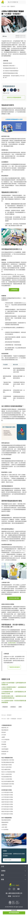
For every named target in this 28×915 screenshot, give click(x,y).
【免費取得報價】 (11, 642)
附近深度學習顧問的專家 (7, 781)
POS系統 (3, 742)
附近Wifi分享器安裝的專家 (8, 772)
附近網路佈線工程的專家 (7, 760)
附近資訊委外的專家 (6, 764)
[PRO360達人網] (9, 889)
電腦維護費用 (4, 822)
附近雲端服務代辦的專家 (7, 783)
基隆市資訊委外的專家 (7, 811)
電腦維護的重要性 (7, 63)
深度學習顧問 (4, 749)
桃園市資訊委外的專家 (7, 799)
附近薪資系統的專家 (6, 786)
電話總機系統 (4, 730)
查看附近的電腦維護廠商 (14, 97)
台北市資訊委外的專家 (7, 792)
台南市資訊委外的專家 (7, 804)
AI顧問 (3, 737)
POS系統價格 (4, 829)
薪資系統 (3, 753)
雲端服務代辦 (4, 751)
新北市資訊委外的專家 (7, 794)
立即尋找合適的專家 (14, 598)
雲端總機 (3, 744)
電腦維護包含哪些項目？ (9, 65)
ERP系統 (3, 734)
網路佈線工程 (4, 727)
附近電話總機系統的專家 (7, 762)
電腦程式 (12, 6)
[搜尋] (8, 2)
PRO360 (3, 6)
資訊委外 (9, 715)
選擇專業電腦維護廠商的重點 (10, 73)
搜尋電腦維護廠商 (14, 912)
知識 (8, 6)
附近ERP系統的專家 (6, 767)
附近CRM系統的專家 (6, 779)
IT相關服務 (13, 718)
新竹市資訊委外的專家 (7, 806)
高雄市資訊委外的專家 (7, 802)
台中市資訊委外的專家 (7, 797)
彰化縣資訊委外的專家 (7, 814)
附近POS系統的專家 (6, 774)
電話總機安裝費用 (6, 820)
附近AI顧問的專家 (6, 769)
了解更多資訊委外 (14, 667)
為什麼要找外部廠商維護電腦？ (11, 70)
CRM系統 (3, 746)
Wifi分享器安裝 (5, 739)
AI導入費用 (4, 827)
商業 (8, 718)
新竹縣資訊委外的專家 (7, 809)
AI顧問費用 (4, 824)
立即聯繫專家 (14, 289)
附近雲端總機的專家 (6, 776)
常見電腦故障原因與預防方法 (10, 68)
